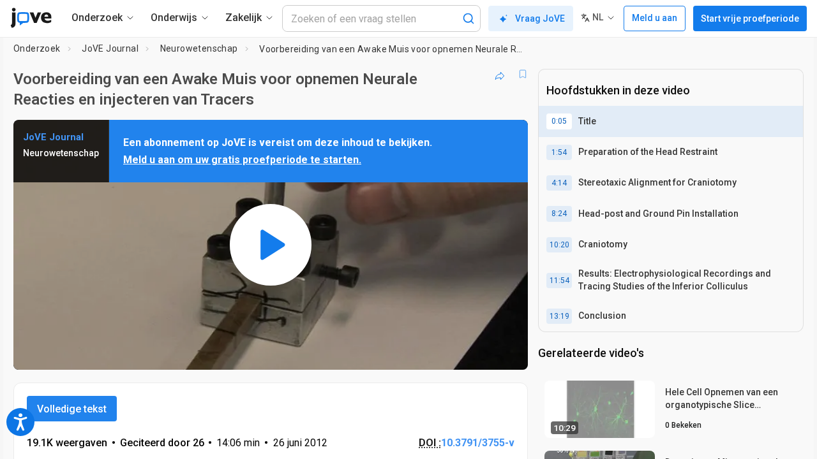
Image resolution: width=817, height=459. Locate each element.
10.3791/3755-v (477, 443)
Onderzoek (37, 48)
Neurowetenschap (199, 48)
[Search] (468, 18)
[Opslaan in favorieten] (523, 74)
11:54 (559, 280)
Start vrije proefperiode (750, 18)
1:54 (559, 152)
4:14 (559, 182)
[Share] (500, 74)
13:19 (559, 316)
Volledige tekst (72, 409)
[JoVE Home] (31, 18)
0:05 (559, 121)
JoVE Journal (110, 48)
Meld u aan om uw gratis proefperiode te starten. (242, 160)
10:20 (559, 244)
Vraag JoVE (540, 18)
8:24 (559, 213)
